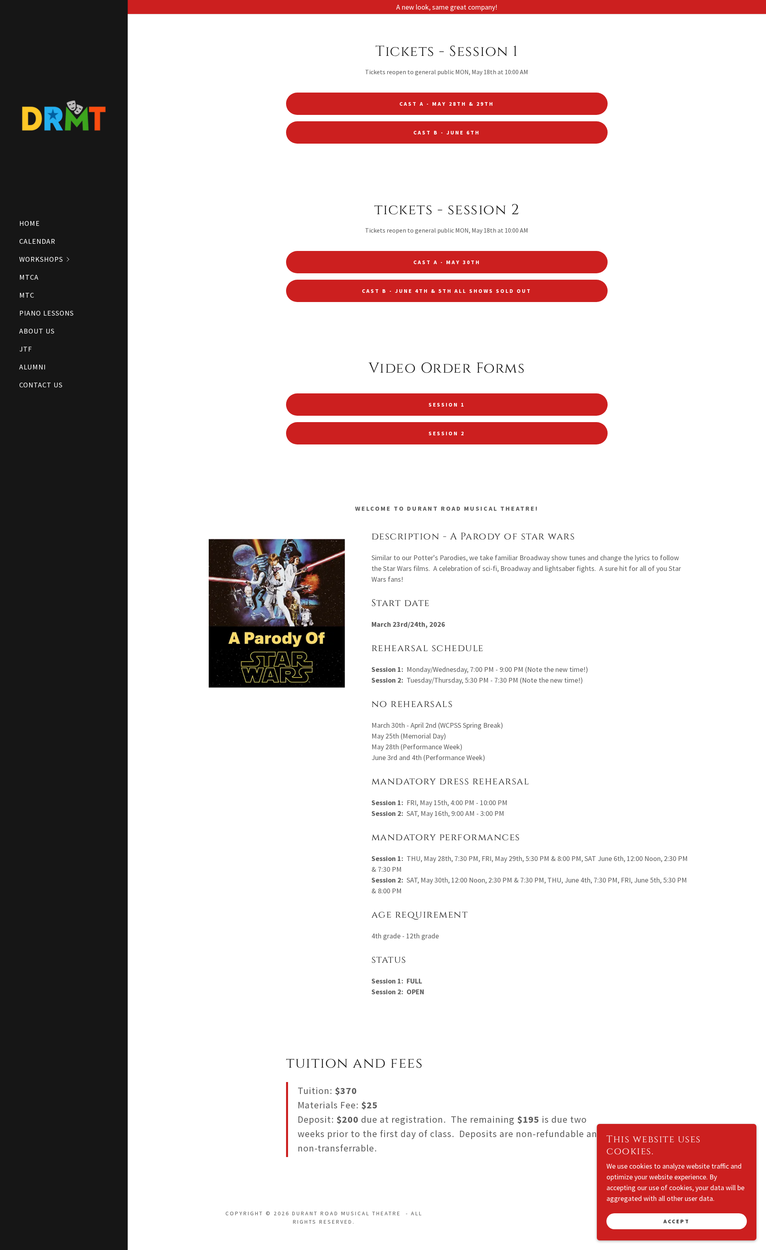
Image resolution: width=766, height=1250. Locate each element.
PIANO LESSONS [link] (46, 313)
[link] (64, 114)
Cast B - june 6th (446, 132)
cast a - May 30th (446, 262)
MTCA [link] (29, 277)
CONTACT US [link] (41, 384)
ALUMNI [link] (32, 366)
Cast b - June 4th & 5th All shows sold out (446, 290)
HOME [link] (29, 223)
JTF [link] (25, 348)
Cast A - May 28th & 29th (446, 103)
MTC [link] (26, 295)
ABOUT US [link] (37, 331)
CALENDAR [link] (37, 241)
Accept (676, 1221)
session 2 (446, 433)
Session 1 (446, 404)
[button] (73, 259)
